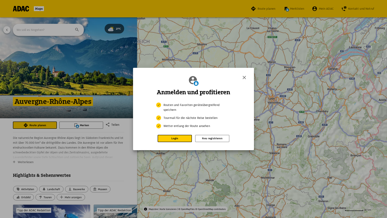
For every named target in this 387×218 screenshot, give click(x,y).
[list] (193, 115)
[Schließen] (244, 77)
